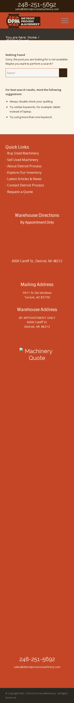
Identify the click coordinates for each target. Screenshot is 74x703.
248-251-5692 (37, 4)
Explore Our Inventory (24, 172)
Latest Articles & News (24, 179)
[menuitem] (53, 20)
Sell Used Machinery (22, 159)
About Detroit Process (24, 166)
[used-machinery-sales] (31, 20)
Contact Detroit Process (25, 185)
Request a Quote (20, 192)
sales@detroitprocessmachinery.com (37, 9)
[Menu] (62, 20)
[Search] (53, 20)
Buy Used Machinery (23, 153)
